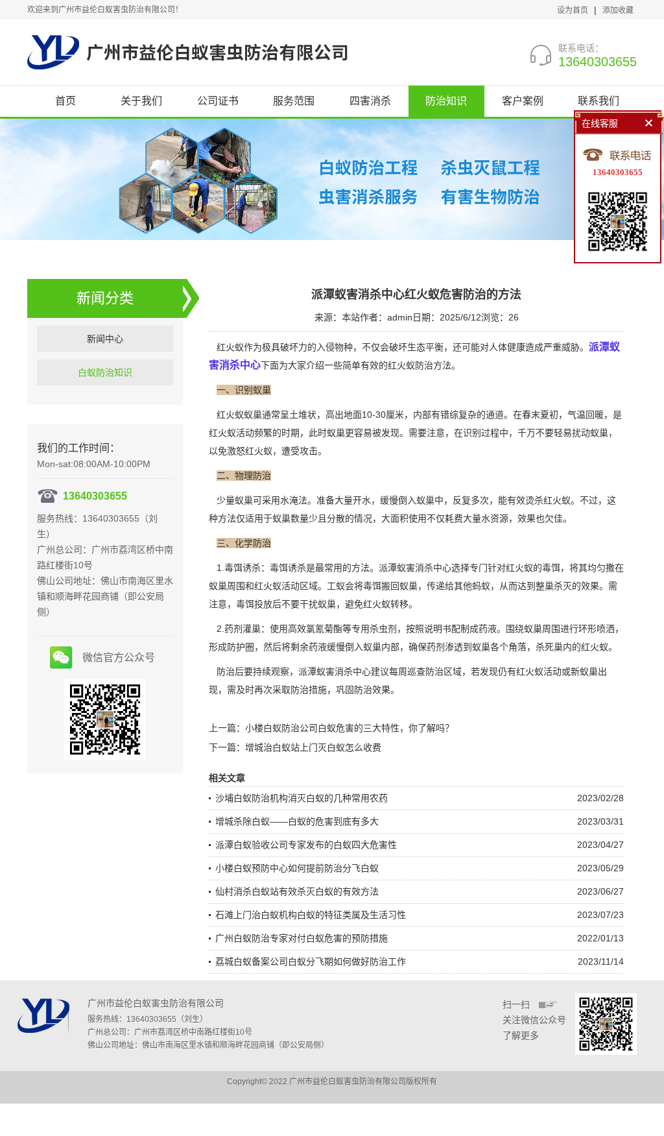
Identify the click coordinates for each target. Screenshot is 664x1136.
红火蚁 (222, 433)
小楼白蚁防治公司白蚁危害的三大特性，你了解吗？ (349, 728)
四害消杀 (370, 100)
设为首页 (572, 10)
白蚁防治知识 (105, 372)
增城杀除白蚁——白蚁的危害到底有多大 (297, 821)
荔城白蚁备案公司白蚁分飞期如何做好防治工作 (310, 961)
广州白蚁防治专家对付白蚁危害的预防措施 (301, 938)
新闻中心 (105, 338)
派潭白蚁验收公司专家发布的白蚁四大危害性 (306, 845)
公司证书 (218, 100)
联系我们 (598, 100)
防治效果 (372, 689)
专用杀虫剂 (374, 628)
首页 (65, 100)
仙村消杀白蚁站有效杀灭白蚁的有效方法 (297, 891)
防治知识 (446, 100)
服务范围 (293, 100)
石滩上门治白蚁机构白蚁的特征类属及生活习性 (310, 915)
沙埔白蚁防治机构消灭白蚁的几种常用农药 (301, 798)
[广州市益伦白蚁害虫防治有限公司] (187, 52)
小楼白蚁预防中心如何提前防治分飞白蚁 (297, 868)
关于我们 (141, 100)
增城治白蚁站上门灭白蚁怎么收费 (313, 747)
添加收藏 (618, 10)
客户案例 (522, 100)
